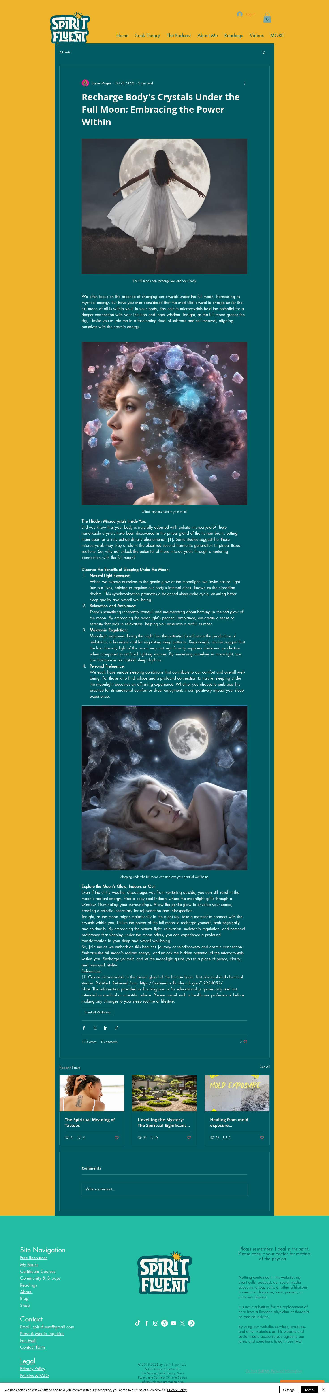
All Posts (64, 52)
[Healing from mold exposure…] (237, 1093)
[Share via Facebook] (84, 1028)
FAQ (298, 1341)
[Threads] (164, 1323)
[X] (182, 1323)
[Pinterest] (191, 1323)
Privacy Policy (177, 1390)
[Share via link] (117, 1028)
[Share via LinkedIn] (106, 1028)
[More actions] (244, 83)
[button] (264, 52)
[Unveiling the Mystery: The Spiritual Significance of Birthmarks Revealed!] (164, 1093)
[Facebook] (146, 1323)
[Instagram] (155, 1323)
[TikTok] (137, 1323)
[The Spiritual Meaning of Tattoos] (92, 1093)
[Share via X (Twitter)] (95, 1028)
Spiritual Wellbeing (97, 1012)
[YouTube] (173, 1323)
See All (265, 1067)
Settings (289, 1390)
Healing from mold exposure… (229, 1122)
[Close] (323, 1389)
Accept (309, 1390)
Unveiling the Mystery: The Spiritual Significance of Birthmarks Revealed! (163, 1122)
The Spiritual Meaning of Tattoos (90, 1122)
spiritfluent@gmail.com (53, 1327)
